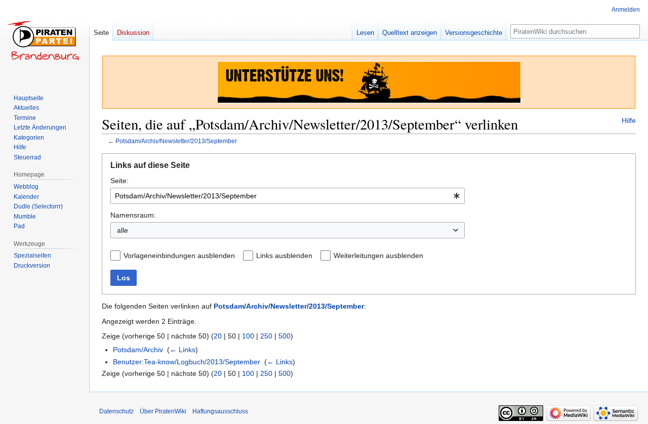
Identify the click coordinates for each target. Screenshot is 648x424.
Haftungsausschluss (220, 411)
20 (218, 336)
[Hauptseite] (44, 40)
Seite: (119, 181)
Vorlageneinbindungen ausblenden (179, 255)
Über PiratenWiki (163, 411)
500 (284, 336)
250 (266, 336)
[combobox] (287, 196)
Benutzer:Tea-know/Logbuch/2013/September (186, 362)
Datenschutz (116, 411)
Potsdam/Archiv (138, 350)
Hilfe (629, 120)
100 (248, 336)
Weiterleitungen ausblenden (378, 255)
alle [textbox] (122, 230)
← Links (182, 350)
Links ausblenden (284, 255)
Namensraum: (133, 215)
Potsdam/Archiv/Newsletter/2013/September (176, 141)
